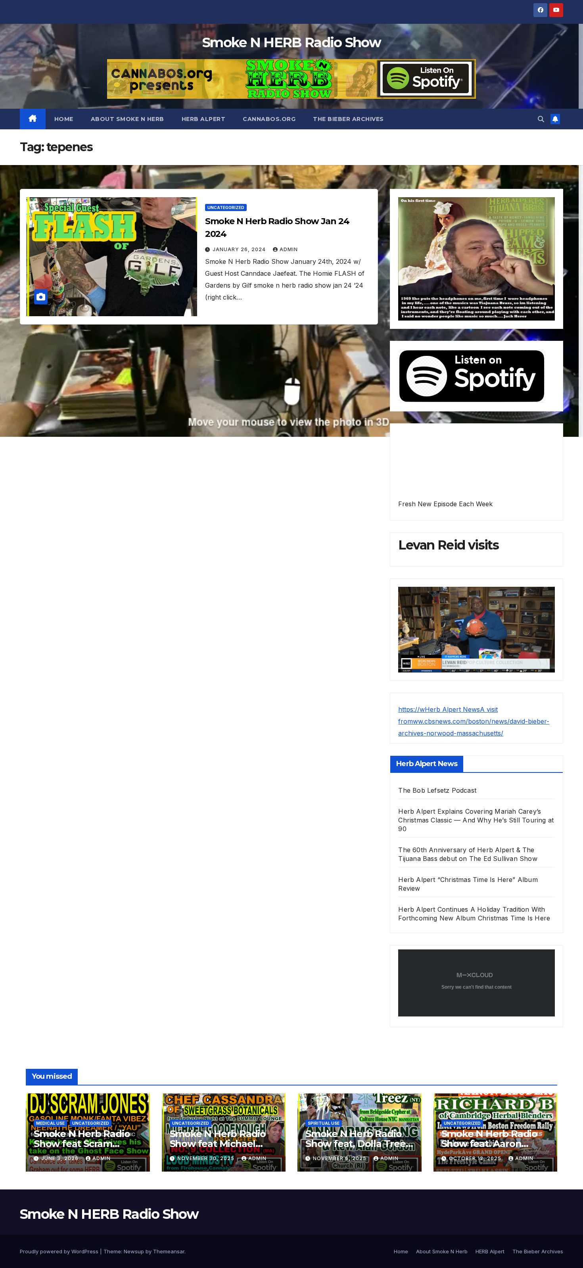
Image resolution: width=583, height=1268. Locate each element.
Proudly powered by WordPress (60, 1251)
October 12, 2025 (476, 1158)
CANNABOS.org (269, 119)
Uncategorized (225, 207)
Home (63, 119)
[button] (541, 119)
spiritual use (323, 1123)
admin (289, 249)
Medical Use (50, 1123)
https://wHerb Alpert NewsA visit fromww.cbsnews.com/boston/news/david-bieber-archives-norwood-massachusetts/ (473, 721)
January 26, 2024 (240, 249)
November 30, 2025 (206, 1158)
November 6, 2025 (340, 1158)
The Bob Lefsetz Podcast (437, 790)
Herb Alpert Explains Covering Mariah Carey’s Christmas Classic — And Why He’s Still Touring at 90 (476, 820)
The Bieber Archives (348, 119)
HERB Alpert (204, 119)
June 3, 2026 (60, 1158)
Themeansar (168, 1251)
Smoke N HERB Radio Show (291, 42)
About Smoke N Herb (127, 119)
